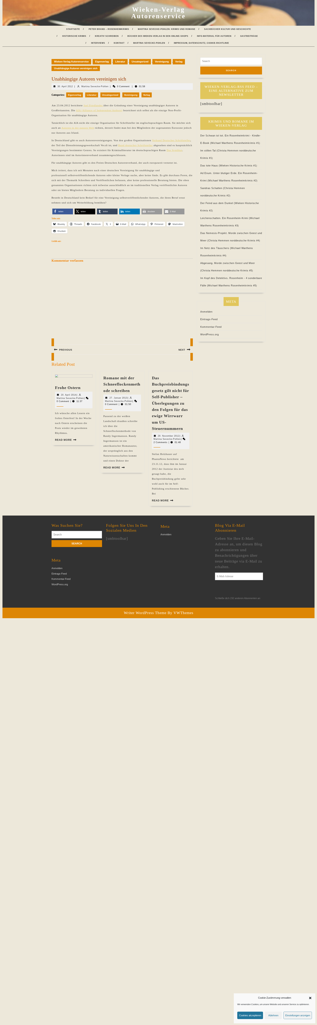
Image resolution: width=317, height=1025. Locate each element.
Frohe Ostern (68, 387)
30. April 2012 (65, 86)
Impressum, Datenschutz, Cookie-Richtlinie (201, 43)
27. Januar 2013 (118, 398)
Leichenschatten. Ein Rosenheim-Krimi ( (225, 218)
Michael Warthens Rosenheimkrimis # (235, 143)
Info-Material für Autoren (214, 36)
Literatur (120, 61)
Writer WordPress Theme (145, 613)
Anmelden (206, 311)
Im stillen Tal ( (209, 150)
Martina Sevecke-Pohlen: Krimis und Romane (166, 29)
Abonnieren (227, 590)
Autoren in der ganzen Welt (77, 128)
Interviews (98, 43)
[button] (310, 997)
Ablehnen (273, 1015)
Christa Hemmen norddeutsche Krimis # (233, 240)
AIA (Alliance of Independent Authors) (99, 110)
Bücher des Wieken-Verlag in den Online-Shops (157, 36)
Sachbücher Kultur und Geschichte (227, 29)
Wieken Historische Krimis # (238, 165)
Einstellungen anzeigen (297, 1015)
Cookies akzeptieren (250, 1015)
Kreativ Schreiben (107, 36)
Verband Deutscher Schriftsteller (171, 140)
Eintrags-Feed (209, 319)
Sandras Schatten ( (212, 188)
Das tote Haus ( (210, 165)
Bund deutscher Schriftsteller (135, 145)
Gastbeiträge (249, 36)
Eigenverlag (102, 61)
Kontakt (119, 43)
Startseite (73, 29)
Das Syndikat (174, 150)
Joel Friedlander (94, 105)
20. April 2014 (68, 395)
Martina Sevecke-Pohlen (149, 43)
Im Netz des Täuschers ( (215, 248)
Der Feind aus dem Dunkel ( (217, 203)
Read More (63, 439)
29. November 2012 (168, 436)
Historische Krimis (74, 36)
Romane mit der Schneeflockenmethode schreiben (121, 384)
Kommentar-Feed (211, 326)
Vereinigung (162, 61)
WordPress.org (209, 334)
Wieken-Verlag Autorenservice (158, 13)
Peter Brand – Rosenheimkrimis (109, 29)
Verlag (178, 61)
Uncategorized (140, 61)
